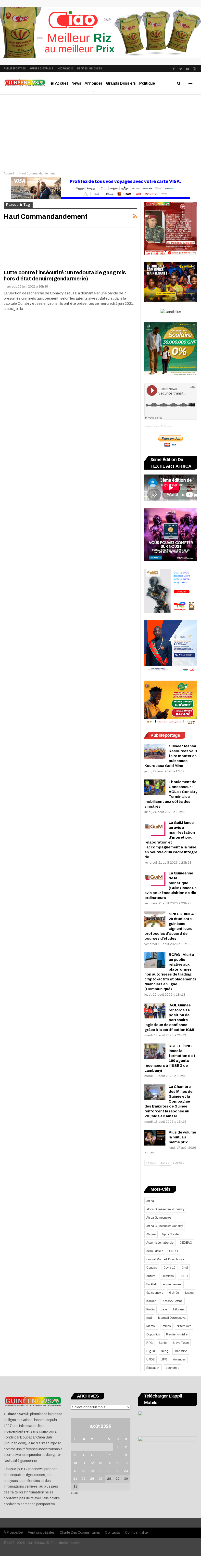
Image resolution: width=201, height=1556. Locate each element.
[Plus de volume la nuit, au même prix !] (154, 1138)
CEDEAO (186, 1242)
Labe (164, 1309)
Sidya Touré (181, 1343)
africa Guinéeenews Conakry (165, 1209)
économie (172, 1368)
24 (75, 1478)
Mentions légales (41, 1532)
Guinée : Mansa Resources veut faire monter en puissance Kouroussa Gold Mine (170, 756)
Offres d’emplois (41, 68)
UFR (164, 1359)
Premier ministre (177, 1334)
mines (167, 1326)
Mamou (151, 1326)
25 (84, 1478)
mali (149, 1317)
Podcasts (166, 426)
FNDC (184, 1276)
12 (92, 1463)
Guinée (174, 1292)
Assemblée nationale (160, 1242)
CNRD (173, 1251)
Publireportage (15, 68)
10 (75, 1463)
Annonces (93, 83)
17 (75, 1471)
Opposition (153, 1334)
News (76, 83)
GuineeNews (151, 426)
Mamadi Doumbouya (172, 1317)
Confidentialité (136, 1532)
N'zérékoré (184, 1326)
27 (100, 1478)
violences (179, 1359)
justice (189, 1292)
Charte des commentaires (80, 1532)
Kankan (151, 1301)
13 (100, 1463)
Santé (162, 1343)
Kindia (150, 1309)
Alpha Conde (170, 1234)
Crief (185, 1267)
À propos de (13, 1532)
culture (150, 1276)
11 (83, 1463)
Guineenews (154, 1292)
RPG (149, 1343)
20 (100, 1471)
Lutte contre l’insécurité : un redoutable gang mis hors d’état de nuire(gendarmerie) (65, 276)
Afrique (151, 1234)
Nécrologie (65, 68)
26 (92, 1478)
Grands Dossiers (121, 83)
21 (109, 1471)
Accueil (61, 83)
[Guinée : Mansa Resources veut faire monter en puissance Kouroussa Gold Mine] (154, 751)
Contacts (112, 1532)
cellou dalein (154, 1251)
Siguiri (150, 1351)
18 (83, 1471)
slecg (164, 1351)
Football (151, 1284)
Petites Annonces (89, 68)
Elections (168, 1276)
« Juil (74, 1493)
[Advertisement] (100, 131)
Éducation (153, 1368)
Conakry (151, 1267)
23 (126, 1471)
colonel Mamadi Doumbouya (165, 1259)
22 (118, 1471)
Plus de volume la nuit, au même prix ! (182, 1137)
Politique (147, 83)
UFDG (150, 1359)
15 (117, 1463)
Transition (180, 1351)
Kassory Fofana (173, 1301)
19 (92, 1471)
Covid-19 (169, 1267)
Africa (150, 1201)
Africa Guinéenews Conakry (164, 1226)
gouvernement (172, 1284)
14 (109, 1463)
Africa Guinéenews (158, 1217)
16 (126, 1463)
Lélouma (179, 1309)
